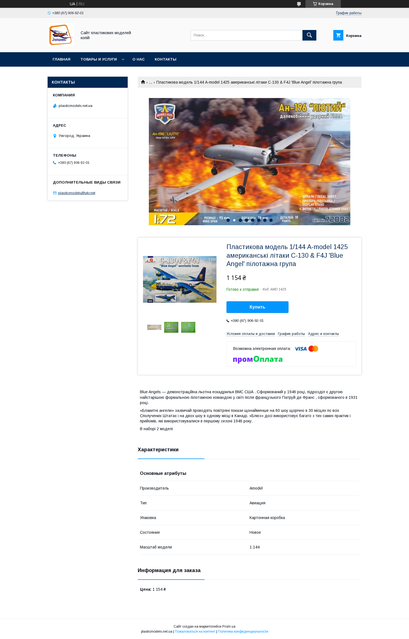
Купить (257, 307)
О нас (138, 59)
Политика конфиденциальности (243, 631)
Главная (61, 59)
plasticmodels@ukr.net (76, 193)
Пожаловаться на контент (195, 631)
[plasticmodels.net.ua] (61, 45)
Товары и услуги (98, 59)
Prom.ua (228, 626)
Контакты (165, 59)
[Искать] (309, 35)
